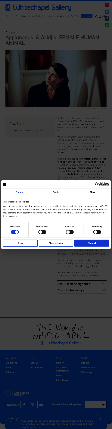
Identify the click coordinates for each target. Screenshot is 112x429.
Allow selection (56, 243)
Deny (20, 243)
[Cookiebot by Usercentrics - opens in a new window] (97, 184)
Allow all (92, 243)
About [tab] (92, 192)
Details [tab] (56, 192)
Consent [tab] (19, 192)
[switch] (42, 232)
